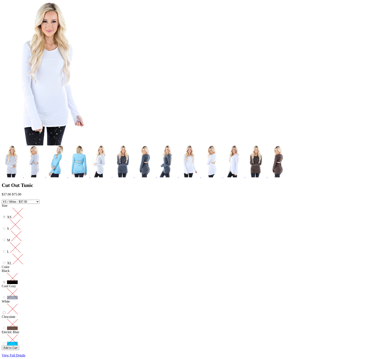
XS (9, 217)
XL (9, 263)
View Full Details (13, 355)
